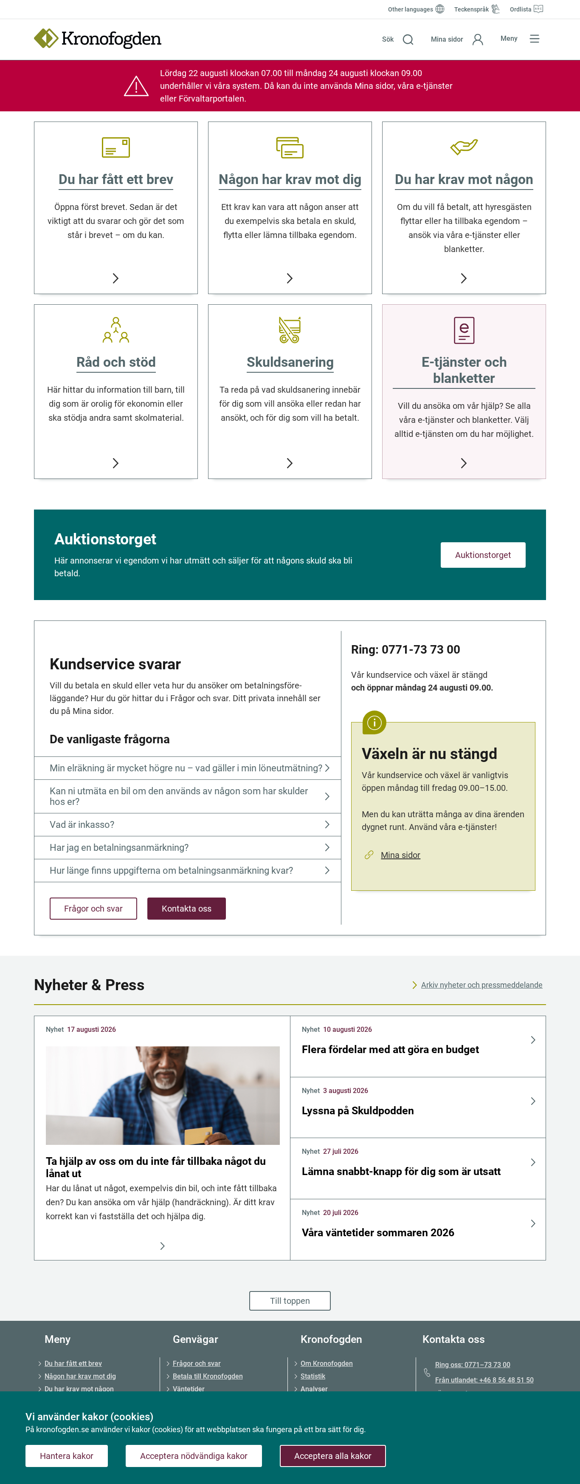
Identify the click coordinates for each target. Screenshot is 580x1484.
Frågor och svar (93, 908)
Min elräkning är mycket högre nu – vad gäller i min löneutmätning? (186, 768)
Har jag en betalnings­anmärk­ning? (119, 847)
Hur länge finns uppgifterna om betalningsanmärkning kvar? (171, 870)
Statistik (313, 1376)
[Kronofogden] (97, 38)
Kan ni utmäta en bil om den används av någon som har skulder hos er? (179, 796)
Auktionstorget (483, 555)
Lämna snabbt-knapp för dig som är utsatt (401, 1171)
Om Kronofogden (327, 1363)
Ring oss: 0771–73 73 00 (472, 1365)
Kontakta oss (186, 908)
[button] (398, 39)
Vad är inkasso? (82, 824)
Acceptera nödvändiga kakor (194, 1456)
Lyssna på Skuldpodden (358, 1111)
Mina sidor (400, 855)
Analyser (314, 1389)
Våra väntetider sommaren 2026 (378, 1232)
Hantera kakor (66, 1456)
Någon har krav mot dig (80, 1376)
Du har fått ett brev (73, 1363)
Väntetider (189, 1389)
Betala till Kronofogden (208, 1376)
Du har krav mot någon (79, 1389)
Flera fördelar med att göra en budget (390, 1049)
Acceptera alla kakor (333, 1456)
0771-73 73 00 (421, 650)
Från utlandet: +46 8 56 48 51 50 (484, 1380)
